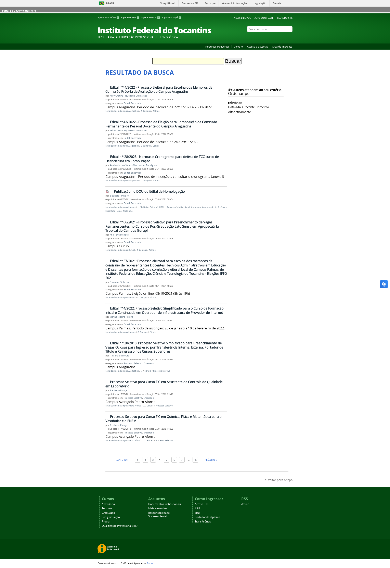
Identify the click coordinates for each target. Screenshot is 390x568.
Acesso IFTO (202, 504)
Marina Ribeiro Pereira (121, 316)
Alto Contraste (264, 17)
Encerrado (136, 103)
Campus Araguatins (129, 111)
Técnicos (107, 508)
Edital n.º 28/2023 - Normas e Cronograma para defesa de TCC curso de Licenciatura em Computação (162, 158)
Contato (238, 46)
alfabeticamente (239, 112)
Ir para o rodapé (171, 17)
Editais (156, 111)
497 (195, 459)
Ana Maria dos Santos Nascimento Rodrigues (133, 165)
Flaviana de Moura (119, 355)
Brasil (110, 3)
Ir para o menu (129, 17)
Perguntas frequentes (217, 46)
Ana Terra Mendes (119, 234)
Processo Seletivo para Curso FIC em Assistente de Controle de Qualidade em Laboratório (164, 384)
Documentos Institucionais (164, 504)
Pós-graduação (111, 517)
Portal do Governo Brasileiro (19, 10)
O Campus (146, 111)
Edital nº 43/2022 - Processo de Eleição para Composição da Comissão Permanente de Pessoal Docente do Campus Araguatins (161, 124)
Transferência (203, 521)
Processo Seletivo (133, 363)
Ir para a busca (150, 17)
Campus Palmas (127, 207)
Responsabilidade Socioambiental (159, 514)
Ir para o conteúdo (108, 17)
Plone (149, 563)
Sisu (197, 513)
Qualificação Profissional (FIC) (120, 526)
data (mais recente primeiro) (248, 107)
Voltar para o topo (280, 480)
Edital (127, 103)
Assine (245, 504)
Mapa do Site (284, 17)
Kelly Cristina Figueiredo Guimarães (128, 95)
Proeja (105, 521)
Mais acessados (157, 508)
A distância (108, 504)
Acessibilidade (242, 17)
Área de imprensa (282, 46)
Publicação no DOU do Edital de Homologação (149, 191)
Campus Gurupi (127, 250)
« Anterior (122, 459)
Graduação (108, 513)
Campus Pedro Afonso (130, 405)
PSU (197, 508)
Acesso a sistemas (257, 46)
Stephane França (118, 390)
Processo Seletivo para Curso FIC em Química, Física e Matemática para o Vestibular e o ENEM (163, 418)
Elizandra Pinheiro (119, 195)
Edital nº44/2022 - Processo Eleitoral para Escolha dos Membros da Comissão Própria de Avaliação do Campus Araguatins (158, 89)
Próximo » (211, 459)
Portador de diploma (207, 517)
